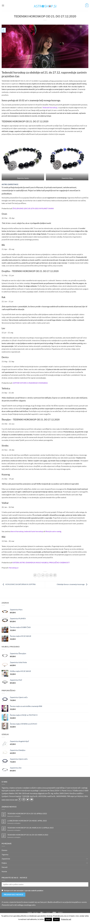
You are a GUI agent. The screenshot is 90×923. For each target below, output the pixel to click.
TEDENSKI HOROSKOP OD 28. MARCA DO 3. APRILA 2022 (30, 828)
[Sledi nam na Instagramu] (24, 799)
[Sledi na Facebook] (20, 799)
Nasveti (4, 867)
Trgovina (5, 854)
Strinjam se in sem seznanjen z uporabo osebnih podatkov (23, 890)
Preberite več (66, 919)
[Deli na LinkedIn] (55, 575)
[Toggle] (87, 858)
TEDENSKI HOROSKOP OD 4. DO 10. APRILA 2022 (27, 813)
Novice (4, 871)
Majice (4, 863)
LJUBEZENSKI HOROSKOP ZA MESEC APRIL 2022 (27, 821)
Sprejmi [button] (48, 919)
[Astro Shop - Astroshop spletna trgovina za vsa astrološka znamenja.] (45, 5)
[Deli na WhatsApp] (35, 575)
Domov (4, 850)
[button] (3, 5)
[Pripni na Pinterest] (51, 575)
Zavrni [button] (56, 919)
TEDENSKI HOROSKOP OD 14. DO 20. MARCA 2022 (27, 835)
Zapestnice (6, 859)
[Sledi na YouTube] (31, 799)
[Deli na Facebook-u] (39, 575)
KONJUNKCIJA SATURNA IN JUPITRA (20, 584)
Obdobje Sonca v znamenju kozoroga (71, 584)
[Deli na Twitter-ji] (43, 575)
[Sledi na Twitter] (28, 799)
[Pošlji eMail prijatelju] (47, 575)
